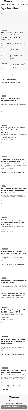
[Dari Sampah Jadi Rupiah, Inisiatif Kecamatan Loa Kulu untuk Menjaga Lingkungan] (5, 58)
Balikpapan (4, 30)
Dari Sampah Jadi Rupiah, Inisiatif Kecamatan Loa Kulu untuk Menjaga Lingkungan (17, 57)
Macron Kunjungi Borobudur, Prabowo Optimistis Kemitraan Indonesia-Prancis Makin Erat (13, 130)
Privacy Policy (14, 406)
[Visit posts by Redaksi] (2, 39)
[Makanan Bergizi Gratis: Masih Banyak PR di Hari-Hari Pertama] (14, 271)
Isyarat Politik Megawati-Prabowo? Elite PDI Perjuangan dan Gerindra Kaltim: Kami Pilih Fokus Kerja (13, 190)
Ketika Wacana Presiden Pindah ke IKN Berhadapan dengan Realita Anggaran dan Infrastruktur (13, 341)
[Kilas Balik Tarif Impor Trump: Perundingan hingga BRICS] (14, 89)
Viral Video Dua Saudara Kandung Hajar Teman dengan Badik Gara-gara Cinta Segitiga (18, 64)
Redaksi (4, 39)
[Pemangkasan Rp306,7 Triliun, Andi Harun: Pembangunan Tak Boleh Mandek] (14, 241)
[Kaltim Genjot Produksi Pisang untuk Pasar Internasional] (5, 50)
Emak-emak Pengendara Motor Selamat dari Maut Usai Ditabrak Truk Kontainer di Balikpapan (12, 34)
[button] (23, 407)
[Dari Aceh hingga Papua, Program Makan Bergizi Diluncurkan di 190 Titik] (14, 300)
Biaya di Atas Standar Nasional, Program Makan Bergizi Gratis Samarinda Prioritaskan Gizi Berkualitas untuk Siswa (14, 373)
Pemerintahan (5, 248)
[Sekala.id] (8, 1)
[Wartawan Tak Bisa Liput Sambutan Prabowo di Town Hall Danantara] (14, 149)
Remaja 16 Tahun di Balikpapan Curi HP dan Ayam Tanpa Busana (14, 43)
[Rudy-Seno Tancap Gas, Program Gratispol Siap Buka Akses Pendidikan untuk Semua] (14, 210)
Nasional (4, 125)
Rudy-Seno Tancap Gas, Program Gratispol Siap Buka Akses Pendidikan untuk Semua (13, 222)
